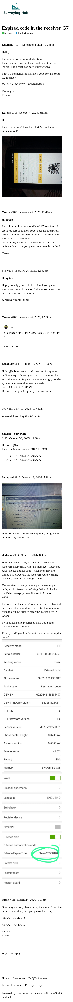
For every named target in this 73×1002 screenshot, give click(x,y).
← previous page (12, 953)
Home (5, 978)
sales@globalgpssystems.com (42, 288)
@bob (9, 219)
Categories (19, 978)
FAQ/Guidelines (37, 978)
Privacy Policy (33, 985)
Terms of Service (12, 985)
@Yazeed (11, 278)
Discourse (22, 993)
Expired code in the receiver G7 (35, 28)
